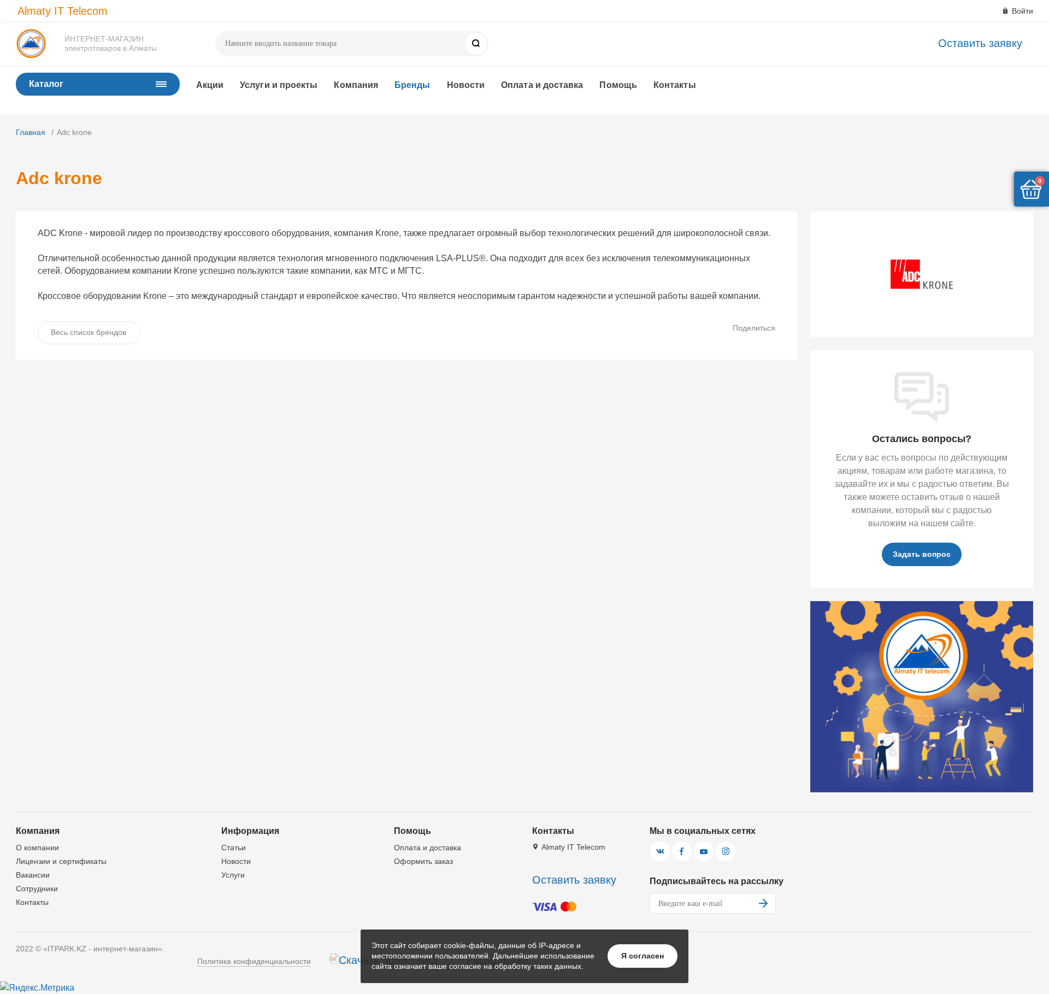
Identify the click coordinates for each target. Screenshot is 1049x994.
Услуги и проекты (278, 85)
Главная (30, 132)
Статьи (233, 847)
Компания (356, 85)
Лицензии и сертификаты (61, 861)
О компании (37, 847)
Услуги (233, 875)
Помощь (618, 85)
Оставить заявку (980, 43)
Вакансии (33, 875)
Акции (209, 85)
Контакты (674, 85)
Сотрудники (37, 888)
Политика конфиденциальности (254, 961)
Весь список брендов (88, 332)
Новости (466, 85)
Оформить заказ (423, 861)
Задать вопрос (922, 554)
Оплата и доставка (542, 85)
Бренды (412, 85)
